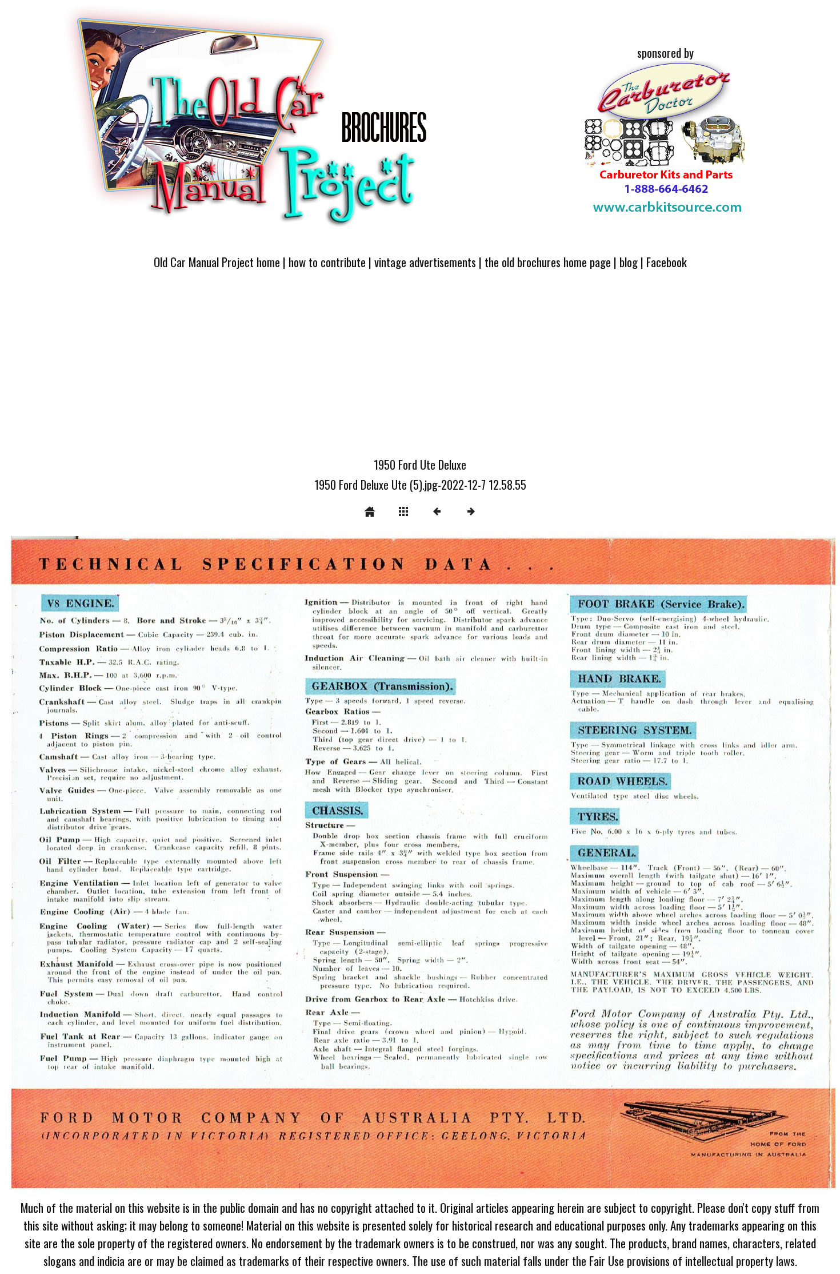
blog (628, 262)
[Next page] (586, 866)
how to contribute (327, 262)
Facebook (666, 262)
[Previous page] (171, 866)
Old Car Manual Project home (217, 262)
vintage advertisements (425, 262)
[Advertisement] (420, 370)
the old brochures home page (548, 262)
